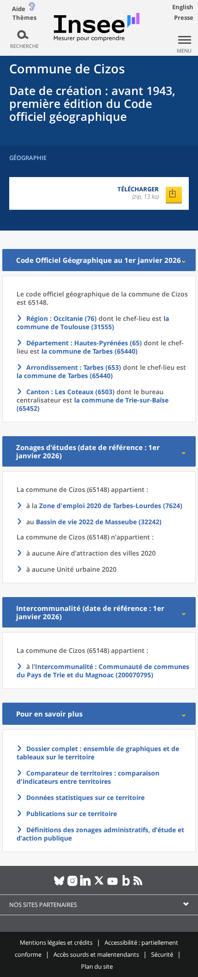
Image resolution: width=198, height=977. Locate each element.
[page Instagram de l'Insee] (72, 884)
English (182, 7)
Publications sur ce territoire (71, 813)
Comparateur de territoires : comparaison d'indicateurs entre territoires (88, 777)
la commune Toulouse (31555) (93, 322)
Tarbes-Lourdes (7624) (110, 505)
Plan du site (97, 966)
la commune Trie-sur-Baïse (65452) (93, 404)
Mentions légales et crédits (56, 942)
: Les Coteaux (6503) (70, 391)
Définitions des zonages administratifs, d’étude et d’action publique (100, 833)
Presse (183, 17)
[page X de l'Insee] (99, 884)
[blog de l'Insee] (126, 884)
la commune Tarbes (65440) (89, 351)
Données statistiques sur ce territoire (85, 797)
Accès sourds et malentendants (96, 954)
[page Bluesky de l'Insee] (59, 884)
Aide (18, 9)
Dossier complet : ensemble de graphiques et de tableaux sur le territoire (98, 752)
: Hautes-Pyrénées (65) (84, 342)
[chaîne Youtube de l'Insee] (112, 884)
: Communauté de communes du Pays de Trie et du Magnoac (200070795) (103, 670)
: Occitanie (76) (61, 318)
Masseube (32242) (99, 521)
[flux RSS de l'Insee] (139, 884)
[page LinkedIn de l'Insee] (86, 884)
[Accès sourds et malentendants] (31, 8)
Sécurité (162, 954)
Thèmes (24, 18)
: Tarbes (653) (73, 367)
